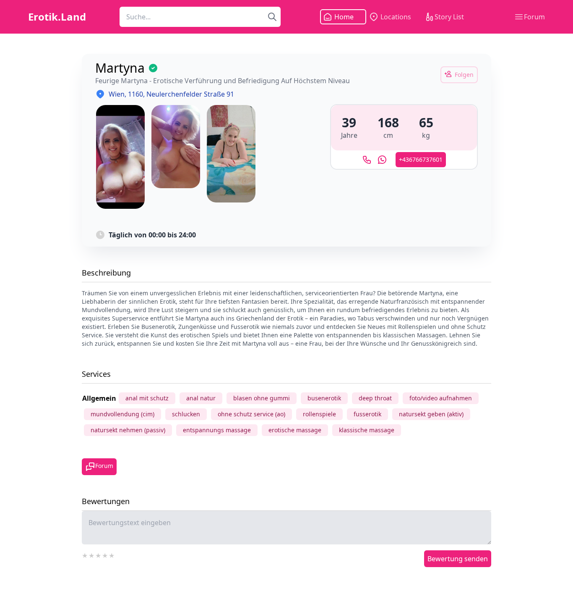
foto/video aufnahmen (440, 398)
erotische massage (294, 430)
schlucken (186, 414)
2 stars (92, 554)
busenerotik (324, 398)
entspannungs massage (217, 430)
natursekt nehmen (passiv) (128, 430)
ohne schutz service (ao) (251, 414)
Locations (395, 16)
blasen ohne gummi (261, 398)
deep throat (375, 398)
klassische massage (366, 430)
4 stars (105, 554)
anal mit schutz (147, 398)
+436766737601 (421, 159)
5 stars (112, 554)
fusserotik (367, 414)
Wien (117, 94)
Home (344, 16)
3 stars (98, 554)
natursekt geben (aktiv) (431, 414)
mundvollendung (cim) (122, 414)
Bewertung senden (457, 558)
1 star (85, 554)
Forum (534, 16)
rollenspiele (319, 414)
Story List (449, 16)
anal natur (201, 398)
